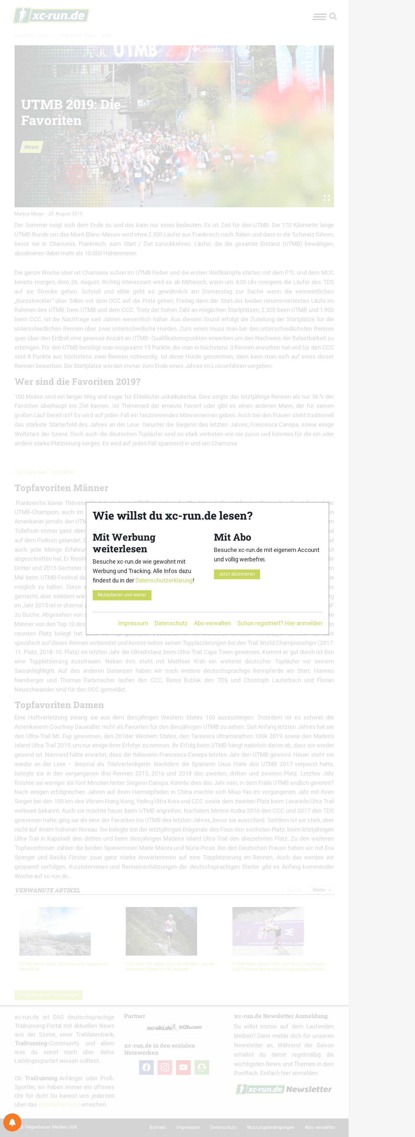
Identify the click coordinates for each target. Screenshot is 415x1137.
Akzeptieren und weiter (122, 595)
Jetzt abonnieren (237, 574)
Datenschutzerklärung (164, 580)
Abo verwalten (212, 623)
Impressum (133, 623)
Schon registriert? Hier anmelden (279, 623)
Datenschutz (171, 623)
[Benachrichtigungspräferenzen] (12, 1122)
